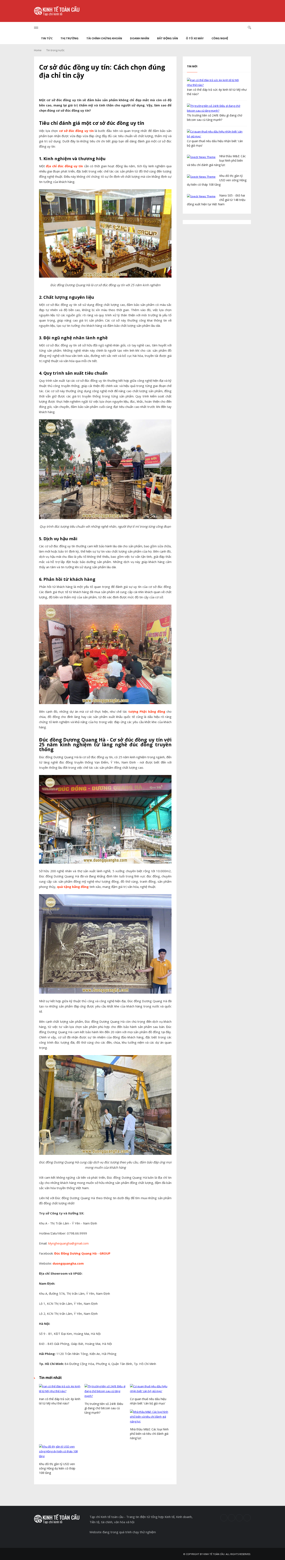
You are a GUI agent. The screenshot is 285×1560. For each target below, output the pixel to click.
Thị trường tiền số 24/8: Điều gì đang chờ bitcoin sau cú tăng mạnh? (103, 1408)
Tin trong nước (55, 50)
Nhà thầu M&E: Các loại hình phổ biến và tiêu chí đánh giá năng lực (149, 1433)
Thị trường (69, 38)
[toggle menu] (36, 28)
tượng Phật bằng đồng (146, 711)
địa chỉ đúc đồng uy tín (64, 166)
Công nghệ (220, 38)
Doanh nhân (139, 38)
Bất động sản (167, 38)
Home (38, 50)
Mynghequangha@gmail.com (68, 1243)
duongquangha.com (68, 1263)
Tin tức (47, 38)
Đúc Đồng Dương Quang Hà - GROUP (82, 1253)
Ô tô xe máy (195, 38)
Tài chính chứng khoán (104, 38)
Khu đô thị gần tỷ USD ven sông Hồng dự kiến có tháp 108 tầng (57, 1468)
